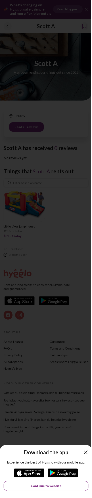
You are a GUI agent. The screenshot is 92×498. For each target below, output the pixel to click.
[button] (85, 452)
